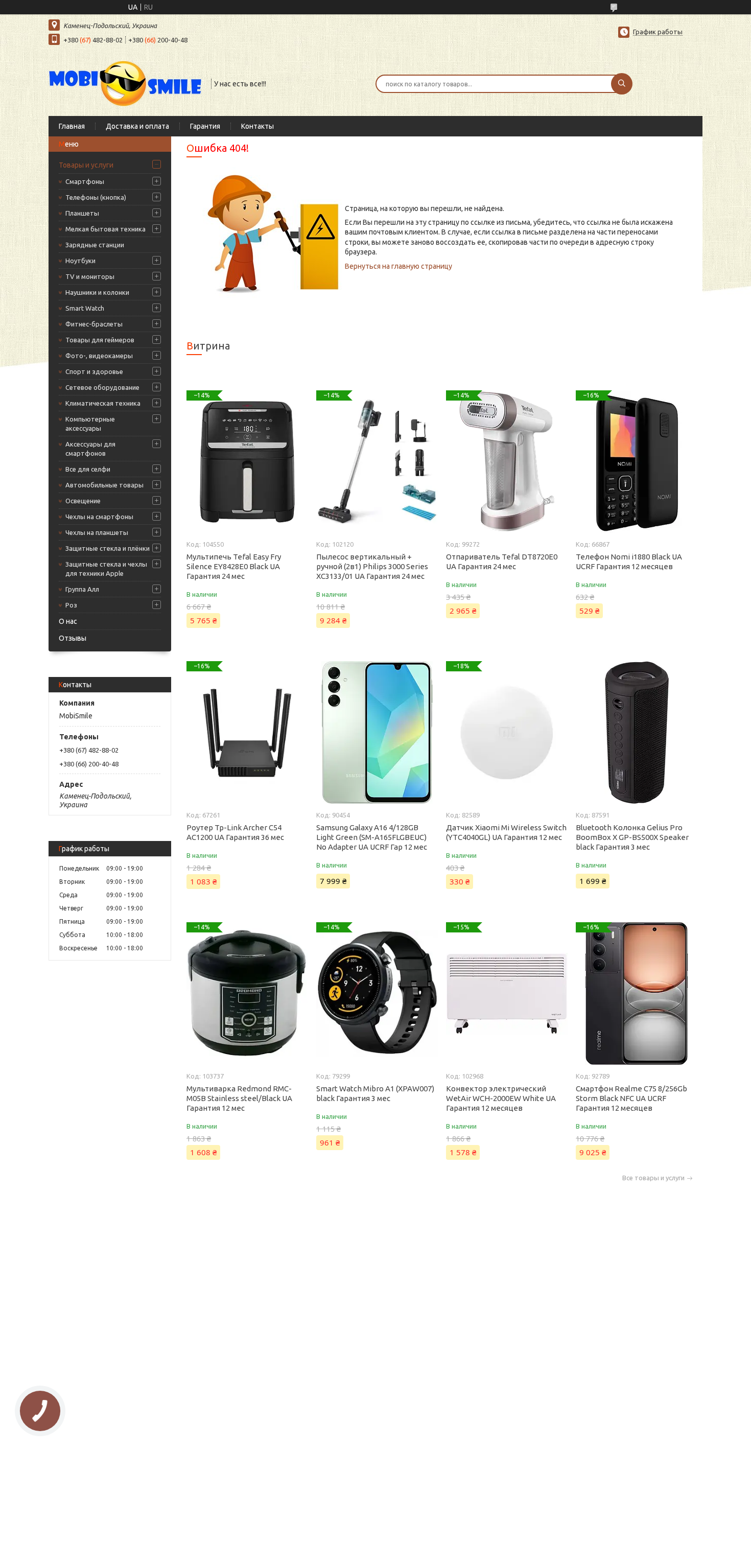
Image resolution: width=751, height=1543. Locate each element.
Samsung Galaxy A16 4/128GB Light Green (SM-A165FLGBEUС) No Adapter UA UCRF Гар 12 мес (371, 837)
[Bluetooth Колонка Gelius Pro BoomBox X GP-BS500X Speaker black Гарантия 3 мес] (636, 732)
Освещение (83, 500)
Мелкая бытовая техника (105, 228)
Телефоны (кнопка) (95, 197)
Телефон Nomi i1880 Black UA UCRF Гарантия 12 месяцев (629, 561)
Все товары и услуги (653, 1178)
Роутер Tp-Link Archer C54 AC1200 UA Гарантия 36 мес (235, 832)
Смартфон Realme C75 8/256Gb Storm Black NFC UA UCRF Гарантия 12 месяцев (631, 1098)
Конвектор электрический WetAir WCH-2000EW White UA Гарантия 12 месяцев (501, 1098)
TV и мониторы (89, 276)
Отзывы (72, 638)
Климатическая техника (102, 403)
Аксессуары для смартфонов (90, 448)
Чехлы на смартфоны (99, 516)
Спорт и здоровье (94, 371)
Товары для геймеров (99, 339)
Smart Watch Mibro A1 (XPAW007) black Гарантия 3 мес (375, 1093)
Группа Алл (82, 589)
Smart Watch (84, 308)
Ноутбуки (80, 260)
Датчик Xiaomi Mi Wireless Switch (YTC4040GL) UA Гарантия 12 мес (506, 832)
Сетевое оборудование (102, 387)
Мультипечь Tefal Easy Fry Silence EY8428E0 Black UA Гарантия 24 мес (233, 566)
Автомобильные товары (104, 484)
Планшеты (82, 213)
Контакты (257, 126)
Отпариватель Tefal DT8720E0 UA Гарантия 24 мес (501, 561)
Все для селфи (87, 469)
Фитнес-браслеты (94, 324)
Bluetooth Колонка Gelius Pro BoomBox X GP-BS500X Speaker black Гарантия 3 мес (632, 837)
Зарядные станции (94, 244)
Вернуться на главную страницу (398, 266)
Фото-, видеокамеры (99, 355)
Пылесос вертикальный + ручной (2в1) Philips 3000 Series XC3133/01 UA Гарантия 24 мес (372, 566)
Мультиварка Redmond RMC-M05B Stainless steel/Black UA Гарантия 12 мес (239, 1098)
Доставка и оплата (137, 126)
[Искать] (621, 84)
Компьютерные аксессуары (90, 423)
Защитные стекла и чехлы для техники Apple (106, 568)
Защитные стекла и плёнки (107, 548)
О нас (68, 621)
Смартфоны (84, 181)
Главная (72, 126)
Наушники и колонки (97, 292)
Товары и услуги (86, 165)
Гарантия (205, 126)
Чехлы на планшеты (96, 532)
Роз (71, 605)
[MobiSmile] (125, 82)
